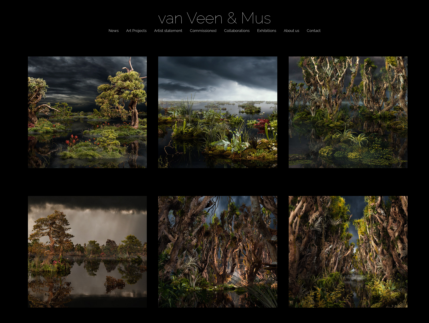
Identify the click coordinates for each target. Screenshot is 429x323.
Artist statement (168, 30)
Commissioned (203, 30)
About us (291, 30)
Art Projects (136, 30)
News (114, 30)
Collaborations (237, 30)
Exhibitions (266, 30)
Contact (314, 30)
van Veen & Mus (214, 16)
